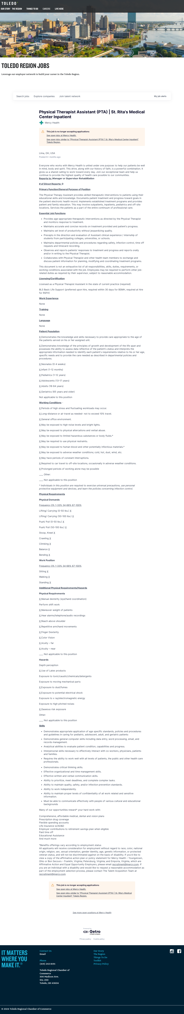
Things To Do (32, 8)
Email (43, 954)
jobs (22, 96)
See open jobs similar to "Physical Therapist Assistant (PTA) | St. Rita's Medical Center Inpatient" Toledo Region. (93, 140)
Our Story (5, 8)
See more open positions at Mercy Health (92, 912)
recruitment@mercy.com (125, 864)
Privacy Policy (101, 964)
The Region (17, 8)
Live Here (59, 8)
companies (44, 96)
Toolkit (97, 961)
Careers (46, 8)
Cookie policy (99, 939)
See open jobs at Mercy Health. (61, 135)
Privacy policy (85, 939)
